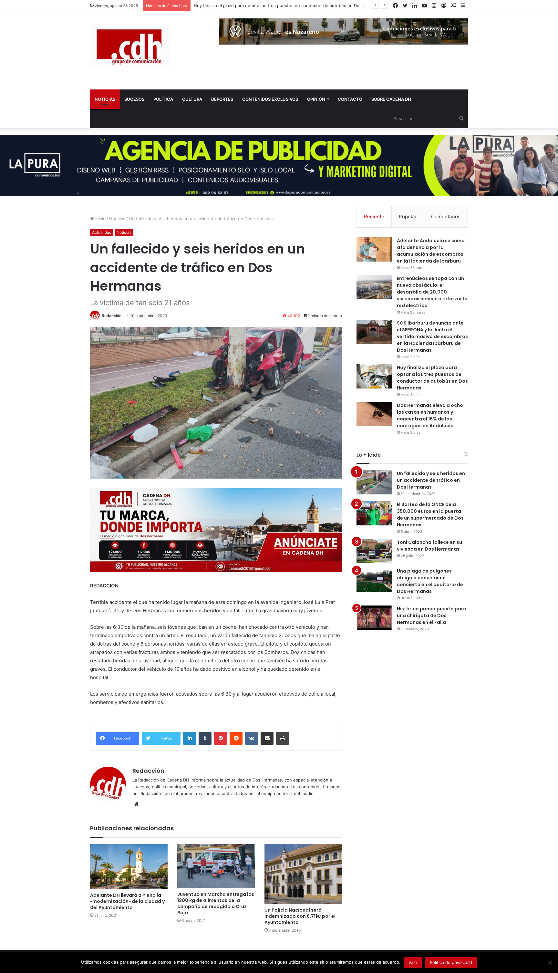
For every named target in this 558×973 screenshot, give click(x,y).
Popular (408, 216)
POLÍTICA (163, 99)
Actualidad (101, 232)
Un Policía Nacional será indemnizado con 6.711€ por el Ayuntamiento (300, 916)
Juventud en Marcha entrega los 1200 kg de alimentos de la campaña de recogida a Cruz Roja (215, 903)
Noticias (117, 218)
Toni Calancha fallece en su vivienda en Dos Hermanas (429, 545)
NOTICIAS (105, 99)
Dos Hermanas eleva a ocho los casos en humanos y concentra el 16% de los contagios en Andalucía (430, 415)
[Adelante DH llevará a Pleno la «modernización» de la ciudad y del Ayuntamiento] (129, 866)
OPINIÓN (316, 99)
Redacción (111, 315)
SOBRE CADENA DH (391, 99)
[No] (550, 962)
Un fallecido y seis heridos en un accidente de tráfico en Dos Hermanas (431, 480)
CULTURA (192, 99)
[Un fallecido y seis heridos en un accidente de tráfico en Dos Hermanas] (374, 482)
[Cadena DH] (130, 46)
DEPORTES (222, 99)
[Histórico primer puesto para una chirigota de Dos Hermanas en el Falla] (374, 618)
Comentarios (445, 216)
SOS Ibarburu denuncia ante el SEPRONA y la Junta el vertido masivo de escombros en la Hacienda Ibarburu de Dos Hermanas (432, 336)
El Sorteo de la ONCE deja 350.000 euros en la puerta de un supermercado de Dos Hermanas (430, 514)
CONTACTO (350, 99)
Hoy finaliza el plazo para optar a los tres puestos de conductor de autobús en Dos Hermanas (288, 5)
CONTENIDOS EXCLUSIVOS (270, 99)
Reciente (374, 216)
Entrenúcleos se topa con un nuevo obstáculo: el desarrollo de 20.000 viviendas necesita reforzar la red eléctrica (432, 292)
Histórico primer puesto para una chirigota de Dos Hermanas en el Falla (431, 616)
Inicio (100, 218)
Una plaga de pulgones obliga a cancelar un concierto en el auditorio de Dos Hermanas (430, 581)
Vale (412, 962)
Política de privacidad (451, 962)
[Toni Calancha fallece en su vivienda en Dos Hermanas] (374, 551)
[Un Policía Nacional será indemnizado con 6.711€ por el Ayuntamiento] (303, 874)
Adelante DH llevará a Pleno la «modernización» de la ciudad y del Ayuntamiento (127, 901)
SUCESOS (134, 99)
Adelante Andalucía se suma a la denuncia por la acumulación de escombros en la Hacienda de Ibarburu (431, 250)
